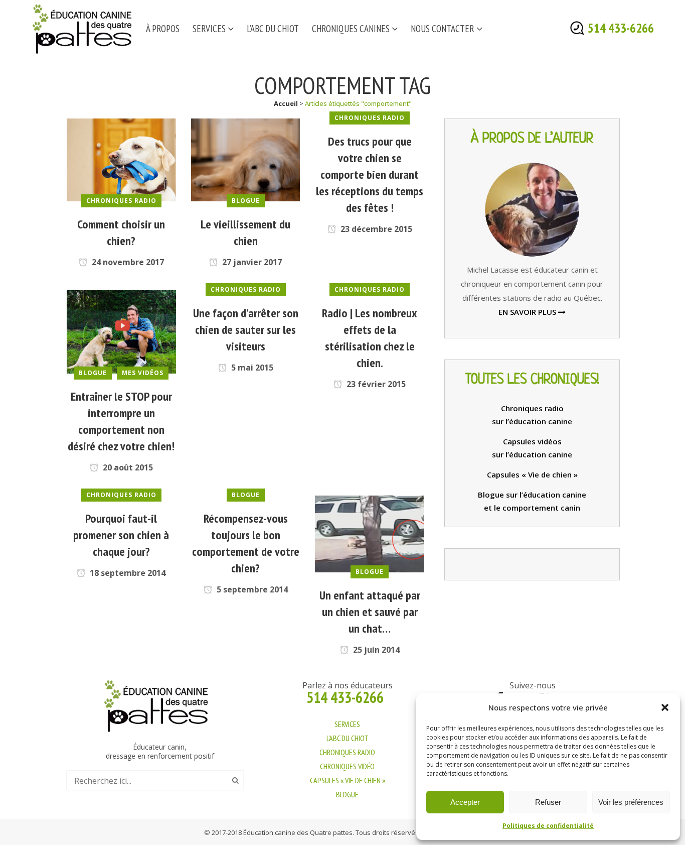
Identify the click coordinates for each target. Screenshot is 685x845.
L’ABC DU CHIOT (347, 738)
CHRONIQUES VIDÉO (347, 766)
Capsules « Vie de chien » (532, 474)
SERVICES (347, 724)
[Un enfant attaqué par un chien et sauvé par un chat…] (369, 533)
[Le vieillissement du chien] (245, 159)
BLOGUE (347, 794)
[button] (665, 707)
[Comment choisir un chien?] (121, 159)
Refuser (548, 802)
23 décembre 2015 (375, 228)
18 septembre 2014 (126, 572)
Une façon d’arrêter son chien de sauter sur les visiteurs (245, 329)
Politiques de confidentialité (548, 825)
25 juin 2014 (375, 649)
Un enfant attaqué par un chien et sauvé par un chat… (369, 611)
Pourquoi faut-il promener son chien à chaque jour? (121, 535)
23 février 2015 (375, 384)
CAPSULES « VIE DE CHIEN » (347, 780)
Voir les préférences (630, 802)
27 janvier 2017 (251, 262)
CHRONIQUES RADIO (347, 752)
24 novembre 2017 (127, 262)
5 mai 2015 (251, 367)
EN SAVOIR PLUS (528, 312)
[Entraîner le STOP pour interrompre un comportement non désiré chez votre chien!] (121, 330)
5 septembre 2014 (251, 589)
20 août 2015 (127, 467)
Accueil (286, 103)
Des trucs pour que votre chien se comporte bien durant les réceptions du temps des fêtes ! (369, 174)
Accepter (465, 802)
